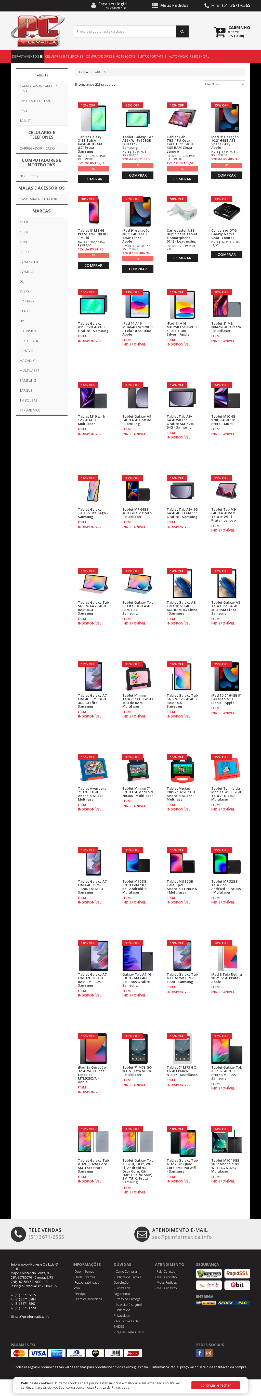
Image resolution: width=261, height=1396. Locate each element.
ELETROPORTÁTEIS (152, 56)
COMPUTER (29, 261)
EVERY (25, 291)
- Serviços (79, 1294)
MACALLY (27, 360)
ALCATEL (27, 232)
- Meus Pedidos (166, 1282)
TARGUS (26, 390)
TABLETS (41, 75)
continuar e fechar (216, 1385)
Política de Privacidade (112, 1387)
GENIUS (26, 311)
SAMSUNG (28, 380)
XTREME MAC (30, 410)
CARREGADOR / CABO (37, 148)
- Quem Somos (83, 1271)
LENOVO (27, 350)
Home (83, 72)
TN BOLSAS (29, 400)
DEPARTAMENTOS (26, 56)
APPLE (25, 242)
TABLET (25, 120)
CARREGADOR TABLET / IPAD (38, 88)
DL (22, 281)
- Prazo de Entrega (127, 1299)
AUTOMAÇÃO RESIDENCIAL (189, 56)
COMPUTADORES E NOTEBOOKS (110, 56)
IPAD (23, 110)
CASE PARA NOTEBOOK (38, 199)
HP (22, 321)
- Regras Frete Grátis (128, 1332)
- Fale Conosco (165, 1271)
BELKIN (25, 251)
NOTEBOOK (29, 176)
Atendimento (169, 1264)
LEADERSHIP (29, 341)
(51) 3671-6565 (46, 1233)
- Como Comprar (125, 1271)
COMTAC (27, 271)
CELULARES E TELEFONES (64, 56)
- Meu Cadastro (166, 1288)
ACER (24, 222)
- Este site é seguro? (128, 1304)
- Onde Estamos (84, 1277)
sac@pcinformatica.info (182, 1233)
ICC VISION (28, 331)
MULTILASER (30, 370)
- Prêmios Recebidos (87, 1299)
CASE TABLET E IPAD (35, 100)
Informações (87, 1264)
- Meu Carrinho (166, 1277)
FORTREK (27, 301)
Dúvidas (122, 1264)
